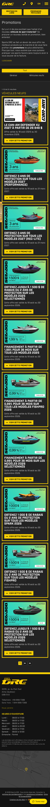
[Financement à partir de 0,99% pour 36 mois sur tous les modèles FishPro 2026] (25, 386)
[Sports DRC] (8, 3)
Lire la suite (7, 60)
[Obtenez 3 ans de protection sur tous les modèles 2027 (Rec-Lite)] (25, 218)
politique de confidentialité (12, 794)
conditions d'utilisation (34, 794)
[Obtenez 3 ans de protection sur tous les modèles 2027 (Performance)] (25, 161)
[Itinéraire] (31, 3)
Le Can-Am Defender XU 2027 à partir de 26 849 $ (23, 126)
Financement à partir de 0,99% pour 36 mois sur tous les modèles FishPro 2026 (24, 405)
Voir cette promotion (20, 141)
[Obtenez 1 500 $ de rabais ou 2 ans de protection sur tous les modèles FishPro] (25, 557)
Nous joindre (7, 708)
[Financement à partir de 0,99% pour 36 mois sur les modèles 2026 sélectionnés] (25, 443)
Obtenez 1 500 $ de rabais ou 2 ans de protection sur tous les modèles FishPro (23, 576)
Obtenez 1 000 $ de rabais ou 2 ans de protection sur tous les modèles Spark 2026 (23, 519)
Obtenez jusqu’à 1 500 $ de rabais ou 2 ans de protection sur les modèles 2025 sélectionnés (24, 293)
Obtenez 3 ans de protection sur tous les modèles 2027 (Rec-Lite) (23, 236)
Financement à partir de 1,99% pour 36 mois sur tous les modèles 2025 (23, 350)
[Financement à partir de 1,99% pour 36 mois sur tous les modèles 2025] (25, 332)
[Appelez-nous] (24, 3)
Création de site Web (17, 800)
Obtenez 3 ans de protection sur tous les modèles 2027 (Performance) (23, 180)
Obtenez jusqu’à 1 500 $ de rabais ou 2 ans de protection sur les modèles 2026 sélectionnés (24, 634)
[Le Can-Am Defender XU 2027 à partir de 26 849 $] (25, 110)
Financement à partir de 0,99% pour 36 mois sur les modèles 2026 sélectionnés (24, 462)
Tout (25, 70)
